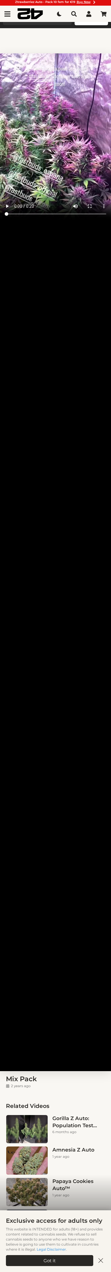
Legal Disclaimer (51, 1249)
